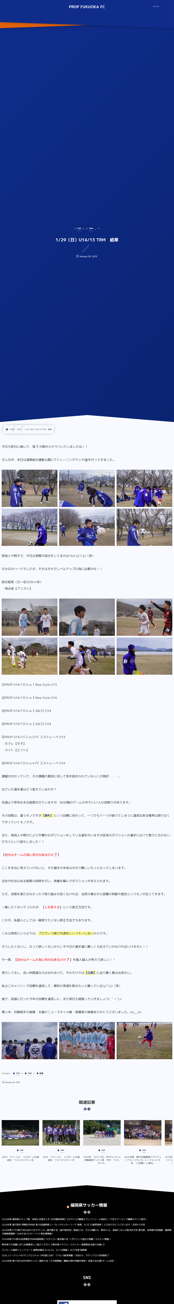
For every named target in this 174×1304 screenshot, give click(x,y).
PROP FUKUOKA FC (87, 7)
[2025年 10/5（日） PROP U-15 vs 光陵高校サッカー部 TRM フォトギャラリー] (102, 1133)
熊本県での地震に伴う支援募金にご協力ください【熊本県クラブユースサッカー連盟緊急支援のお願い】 (54, 1244)
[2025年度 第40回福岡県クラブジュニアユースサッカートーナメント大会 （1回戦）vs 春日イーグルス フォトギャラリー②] (142, 1133)
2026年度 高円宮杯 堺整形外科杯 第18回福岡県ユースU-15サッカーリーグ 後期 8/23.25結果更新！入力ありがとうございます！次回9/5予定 (73, 1224)
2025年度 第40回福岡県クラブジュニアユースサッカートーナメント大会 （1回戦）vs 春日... (142, 1160)
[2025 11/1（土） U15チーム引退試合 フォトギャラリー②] (20, 1133)
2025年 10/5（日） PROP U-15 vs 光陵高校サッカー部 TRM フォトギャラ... (101, 1160)
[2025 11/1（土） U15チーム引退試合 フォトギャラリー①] (61, 1133)
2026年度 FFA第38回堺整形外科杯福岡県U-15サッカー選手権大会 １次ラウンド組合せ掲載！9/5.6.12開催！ (56, 1239)
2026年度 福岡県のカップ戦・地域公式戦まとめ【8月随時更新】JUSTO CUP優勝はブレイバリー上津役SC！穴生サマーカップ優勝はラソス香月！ (75, 1219)
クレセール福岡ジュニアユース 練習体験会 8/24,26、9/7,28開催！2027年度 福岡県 (44, 1250)
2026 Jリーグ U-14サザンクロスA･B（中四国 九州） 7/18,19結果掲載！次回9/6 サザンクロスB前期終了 (55, 1255)
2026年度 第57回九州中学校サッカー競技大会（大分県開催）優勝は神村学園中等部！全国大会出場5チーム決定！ (59, 1261)
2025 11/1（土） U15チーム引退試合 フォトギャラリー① (61, 1159)
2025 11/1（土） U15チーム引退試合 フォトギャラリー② (20, 1159)
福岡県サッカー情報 (89, 1205)
